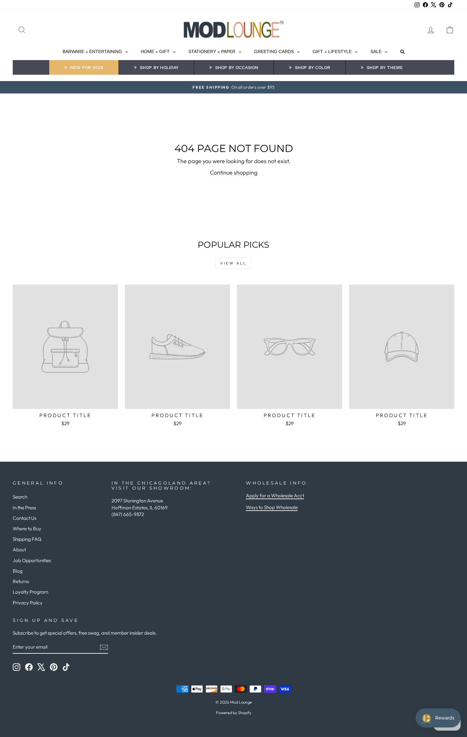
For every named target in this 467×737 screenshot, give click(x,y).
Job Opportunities (32, 560)
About (19, 550)
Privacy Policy (28, 603)
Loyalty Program (30, 592)
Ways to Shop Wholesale (272, 507)
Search (20, 497)
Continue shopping (233, 172)
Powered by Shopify (233, 712)
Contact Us (24, 518)
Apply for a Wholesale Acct (275, 495)
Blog (18, 571)
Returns (21, 581)
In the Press (24, 508)
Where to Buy (27, 529)
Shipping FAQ (27, 539)
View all (233, 263)
